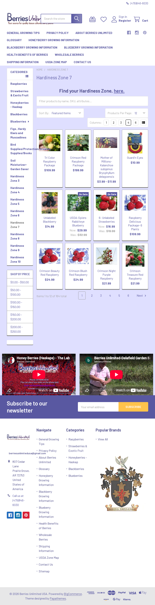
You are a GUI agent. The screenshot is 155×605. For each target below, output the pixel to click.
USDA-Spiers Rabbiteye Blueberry (78, 221)
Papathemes (58, 598)
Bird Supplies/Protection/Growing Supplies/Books (21, 149)
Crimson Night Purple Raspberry (107, 274)
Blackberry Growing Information (32, 47)
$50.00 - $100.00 (15, 292)
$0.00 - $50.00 (19, 282)
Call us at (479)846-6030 (18, 500)
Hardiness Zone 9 (17, 248)
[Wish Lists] (104, 19)
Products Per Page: (120, 113)
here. (119, 91)
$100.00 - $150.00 (16, 304)
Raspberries (18, 83)
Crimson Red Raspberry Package (78, 161)
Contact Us (82, 62)
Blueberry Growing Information (88, 47)
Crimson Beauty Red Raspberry (50, 272)
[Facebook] (129, 32)
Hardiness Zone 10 (17, 259)
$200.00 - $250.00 (16, 329)
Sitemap (44, 571)
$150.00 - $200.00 (16, 317)
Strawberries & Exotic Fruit (19, 93)
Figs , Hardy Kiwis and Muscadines (18, 133)
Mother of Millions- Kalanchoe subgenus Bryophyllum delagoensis (106, 167)
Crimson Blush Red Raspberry (78, 272)
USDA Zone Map (56, 62)
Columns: (96, 122)
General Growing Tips (23, 33)
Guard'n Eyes (135, 157)
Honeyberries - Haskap (19, 105)
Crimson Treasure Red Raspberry (135, 274)
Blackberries (18, 114)
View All (103, 439)
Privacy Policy (57, 33)
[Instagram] (136, 32)
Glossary (14, 40)
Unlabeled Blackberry (49, 219)
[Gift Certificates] (93, 19)
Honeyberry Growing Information (54, 40)
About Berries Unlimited (93, 33)
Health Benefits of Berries (27, 54)
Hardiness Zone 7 (17, 225)
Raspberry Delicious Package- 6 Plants (135, 223)
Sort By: (44, 113)
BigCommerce (73, 594)
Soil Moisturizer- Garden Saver (19, 165)
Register (125, 20)
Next (140, 295)
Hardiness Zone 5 (17, 201)
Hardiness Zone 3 (17, 178)
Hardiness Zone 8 (17, 236)
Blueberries (18, 121)
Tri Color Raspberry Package (49, 161)
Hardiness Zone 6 (17, 213)
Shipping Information (23, 62)
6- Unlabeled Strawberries (106, 219)
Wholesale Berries (69, 54)
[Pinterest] (144, 32)
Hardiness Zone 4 (17, 190)
